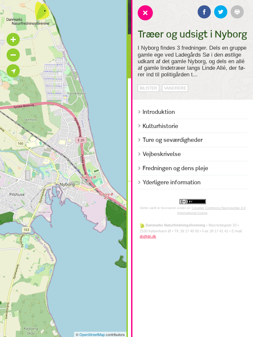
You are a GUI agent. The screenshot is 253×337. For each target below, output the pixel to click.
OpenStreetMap (92, 334)
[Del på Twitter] (220, 11)
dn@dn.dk (148, 236)
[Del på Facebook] (204, 11)
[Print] (237, 11)
